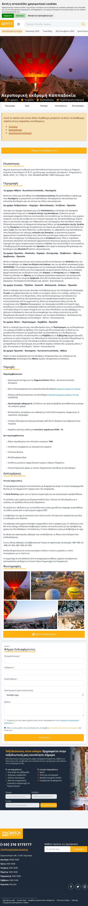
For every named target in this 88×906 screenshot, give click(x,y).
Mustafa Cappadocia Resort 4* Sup (63, 395)
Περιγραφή (10, 105)
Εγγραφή (79, 849)
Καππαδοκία (47, 99)
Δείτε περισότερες (46, 634)
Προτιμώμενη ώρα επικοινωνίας (18, 690)
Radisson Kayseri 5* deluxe (68, 389)
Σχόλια (7, 702)
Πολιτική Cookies (63, 900)
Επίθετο (35, 792)
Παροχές (44, 105)
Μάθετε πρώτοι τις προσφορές (61, 844)
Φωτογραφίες (78, 105)
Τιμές (27, 105)
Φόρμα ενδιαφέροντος (44, 150)
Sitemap (75, 900)
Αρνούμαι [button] (20, 16)
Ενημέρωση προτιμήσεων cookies (16, 902)
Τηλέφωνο (9, 667)
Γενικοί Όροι (21, 900)
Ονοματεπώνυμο (12, 656)
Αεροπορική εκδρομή (72, 99)
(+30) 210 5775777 (16, 844)
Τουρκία (29, 99)
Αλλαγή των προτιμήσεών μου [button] (40, 16)
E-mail (8, 801)
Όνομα (8, 792)
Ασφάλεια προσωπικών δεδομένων (41, 900)
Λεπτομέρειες (61, 105)
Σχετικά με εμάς (9, 900)
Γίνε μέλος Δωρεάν (48, 805)
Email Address (11, 679)
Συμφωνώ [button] (8, 16)
